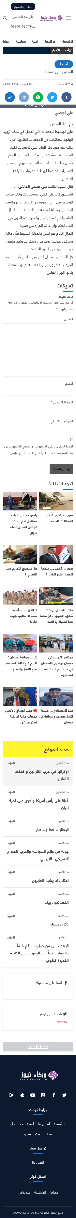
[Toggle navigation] (68, 18)
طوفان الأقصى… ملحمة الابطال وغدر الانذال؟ (57, 571)
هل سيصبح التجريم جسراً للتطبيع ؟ (21, 571)
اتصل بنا (44, 1123)
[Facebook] (66, 97)
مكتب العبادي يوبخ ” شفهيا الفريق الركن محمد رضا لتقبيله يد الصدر (56, 615)
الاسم (68, 383)
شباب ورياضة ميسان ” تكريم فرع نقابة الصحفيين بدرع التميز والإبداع (20, 663)
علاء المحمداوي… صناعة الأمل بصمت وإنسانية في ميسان (56, 716)
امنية (64, 63)
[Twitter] (52, 97)
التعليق (67, 318)
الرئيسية (59, 1123)
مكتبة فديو (32, 1133)
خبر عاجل (17, 1123)
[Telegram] (24, 97)
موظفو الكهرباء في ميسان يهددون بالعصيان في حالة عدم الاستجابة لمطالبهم (57, 665)
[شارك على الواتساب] (38, 97)
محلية (48, 1133)
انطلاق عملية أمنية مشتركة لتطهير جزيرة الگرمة (23, 615)
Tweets (62, 1022)
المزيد (11, 763)
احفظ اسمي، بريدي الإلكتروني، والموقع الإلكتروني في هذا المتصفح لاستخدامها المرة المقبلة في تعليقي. (38, 449)
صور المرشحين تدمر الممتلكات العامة (60, 518)
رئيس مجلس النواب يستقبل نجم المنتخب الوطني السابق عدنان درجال (23, 523)
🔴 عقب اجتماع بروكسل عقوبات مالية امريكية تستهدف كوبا (21, 716)
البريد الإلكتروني (62, 402)
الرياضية (40, 1191)
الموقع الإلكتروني (62, 421)
